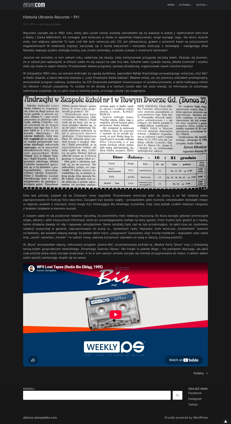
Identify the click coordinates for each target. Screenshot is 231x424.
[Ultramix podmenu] (191, 5)
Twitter (193, 404)
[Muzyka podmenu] (207, 5)
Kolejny (199, 373)
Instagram (195, 399)
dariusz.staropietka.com (40, 417)
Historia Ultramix (50, 24)
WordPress (200, 417)
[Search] (177, 395)
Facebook (195, 393)
